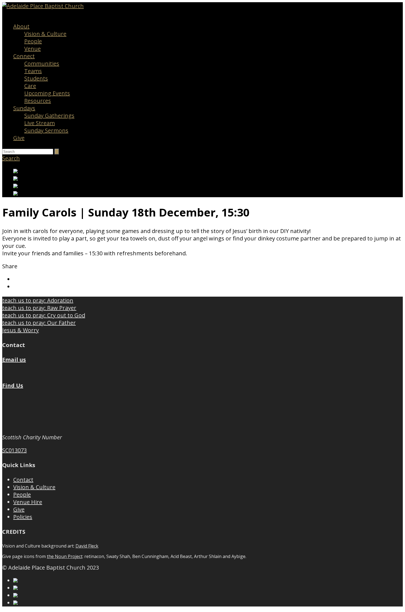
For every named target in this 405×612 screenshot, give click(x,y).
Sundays (24, 108)
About (21, 26)
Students (36, 78)
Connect (24, 56)
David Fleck (86, 546)
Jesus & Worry (20, 330)
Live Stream (39, 123)
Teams (33, 71)
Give (19, 138)
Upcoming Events (47, 93)
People (33, 41)
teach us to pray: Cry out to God (43, 315)
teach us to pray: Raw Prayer (39, 308)
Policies (22, 517)
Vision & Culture (45, 33)
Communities (41, 63)
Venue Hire (27, 502)
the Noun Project (64, 556)
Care (30, 86)
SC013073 (14, 450)
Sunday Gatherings (49, 115)
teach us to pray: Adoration (37, 300)
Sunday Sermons (46, 130)
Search (11, 158)
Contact (23, 479)
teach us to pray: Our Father (39, 322)
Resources (37, 100)
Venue (32, 48)
